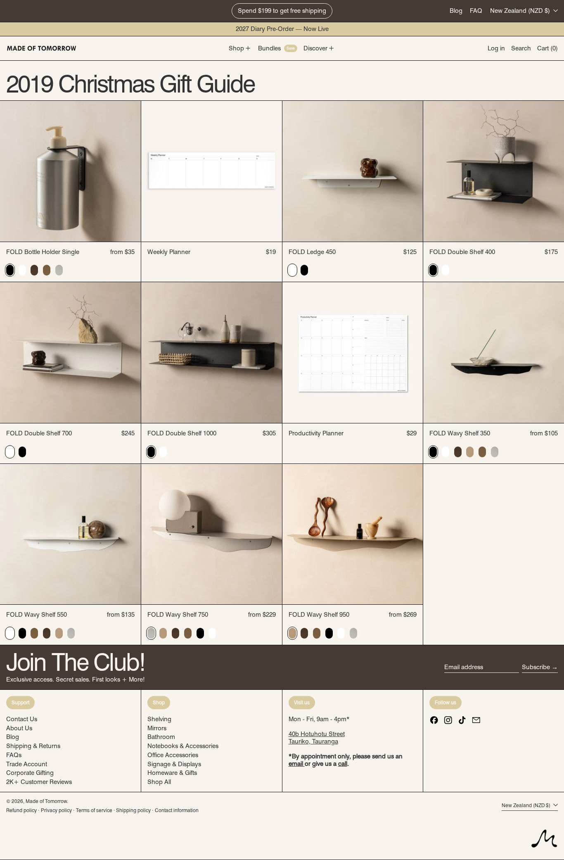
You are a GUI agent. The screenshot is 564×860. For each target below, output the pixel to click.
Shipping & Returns (33, 746)
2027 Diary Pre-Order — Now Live (282, 29)
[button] (521, 48)
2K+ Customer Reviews (39, 782)
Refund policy (21, 810)
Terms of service (94, 810)
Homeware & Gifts (172, 773)
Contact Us (21, 719)
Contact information (177, 810)
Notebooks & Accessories (182, 746)
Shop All (159, 782)
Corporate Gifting (30, 773)
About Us (19, 728)
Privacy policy (56, 810)
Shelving (159, 719)
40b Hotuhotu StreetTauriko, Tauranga (317, 737)
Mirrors (156, 728)
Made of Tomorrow (46, 801)
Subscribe (536, 667)
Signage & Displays (174, 764)
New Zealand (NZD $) (521, 10)
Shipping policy (133, 810)
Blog (456, 10)
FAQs (13, 755)
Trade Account (26, 764)
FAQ (476, 10)
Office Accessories (172, 755)
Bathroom (161, 737)
